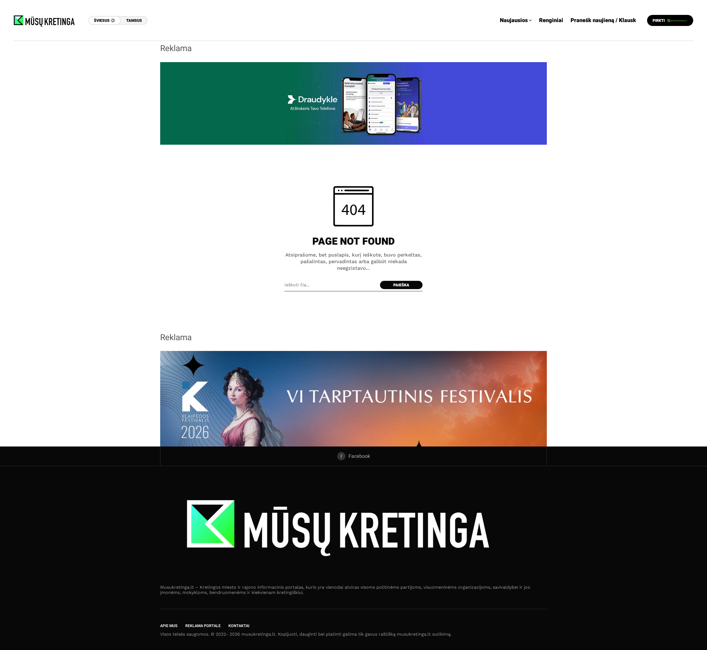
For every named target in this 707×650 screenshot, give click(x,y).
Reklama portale (203, 626)
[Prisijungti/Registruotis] (685, 63)
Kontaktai (238, 626)
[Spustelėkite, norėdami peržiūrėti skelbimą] (353, 103)
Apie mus (169, 626)
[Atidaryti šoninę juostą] (685, 83)
